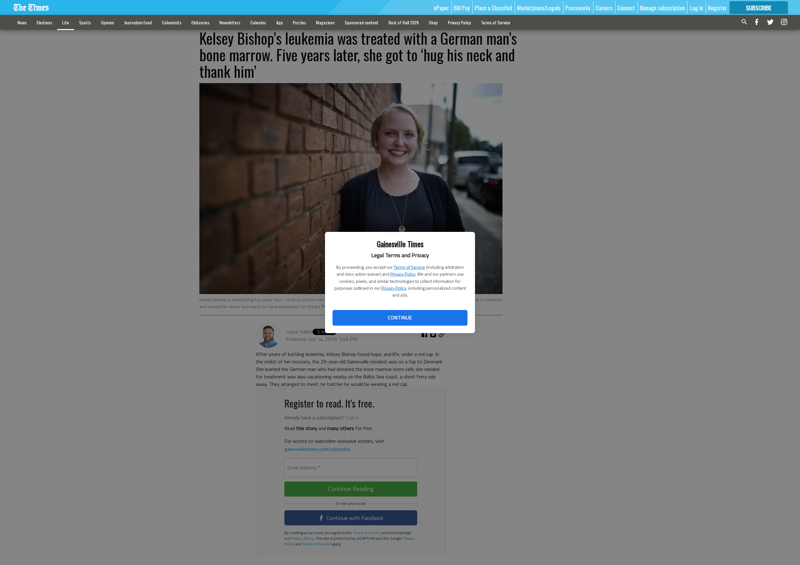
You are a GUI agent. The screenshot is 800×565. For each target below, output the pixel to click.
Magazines (325, 22)
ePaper (441, 7)
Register (717, 7)
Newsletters (229, 22)
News (22, 22)
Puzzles (299, 22)
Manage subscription (662, 7)
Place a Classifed (493, 7)
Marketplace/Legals (539, 7)
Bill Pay (462, 7)
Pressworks (578, 7)
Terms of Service (409, 267)
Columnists (171, 22)
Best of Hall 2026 (403, 22)
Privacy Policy (402, 274)
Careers (604, 7)
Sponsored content (361, 22)
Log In (696, 7)
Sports (85, 22)
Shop (433, 22)
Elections (44, 22)
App (279, 22)
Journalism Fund (138, 22)
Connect (626, 7)
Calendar (258, 22)
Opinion (107, 22)
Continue (400, 317)
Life (65, 22)
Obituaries (200, 22)
